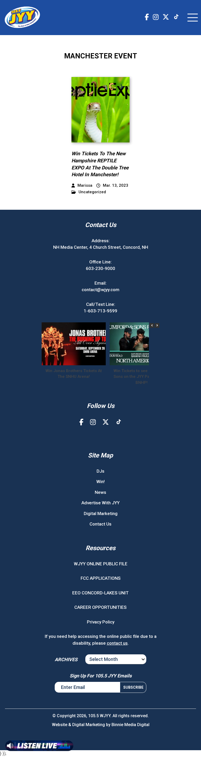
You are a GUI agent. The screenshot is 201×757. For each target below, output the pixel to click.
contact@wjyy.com (100, 289)
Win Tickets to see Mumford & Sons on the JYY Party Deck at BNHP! (142, 376)
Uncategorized (92, 192)
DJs (100, 471)
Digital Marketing (101, 513)
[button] (157, 325)
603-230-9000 (100, 268)
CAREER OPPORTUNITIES (100, 607)
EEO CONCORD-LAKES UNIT (100, 592)
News (100, 492)
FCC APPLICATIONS (101, 578)
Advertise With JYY (100, 502)
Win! (100, 481)
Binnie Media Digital (130, 724)
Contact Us (100, 524)
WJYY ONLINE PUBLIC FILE (100, 563)
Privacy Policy (100, 622)
